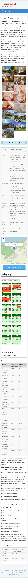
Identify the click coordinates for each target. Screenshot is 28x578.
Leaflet (12, 263)
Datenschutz (11, 572)
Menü (7, 11)
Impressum (4, 572)
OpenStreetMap (18, 263)
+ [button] (3, 239)
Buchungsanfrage (14, 267)
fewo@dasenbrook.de (14, 574)
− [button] (3, 241)
